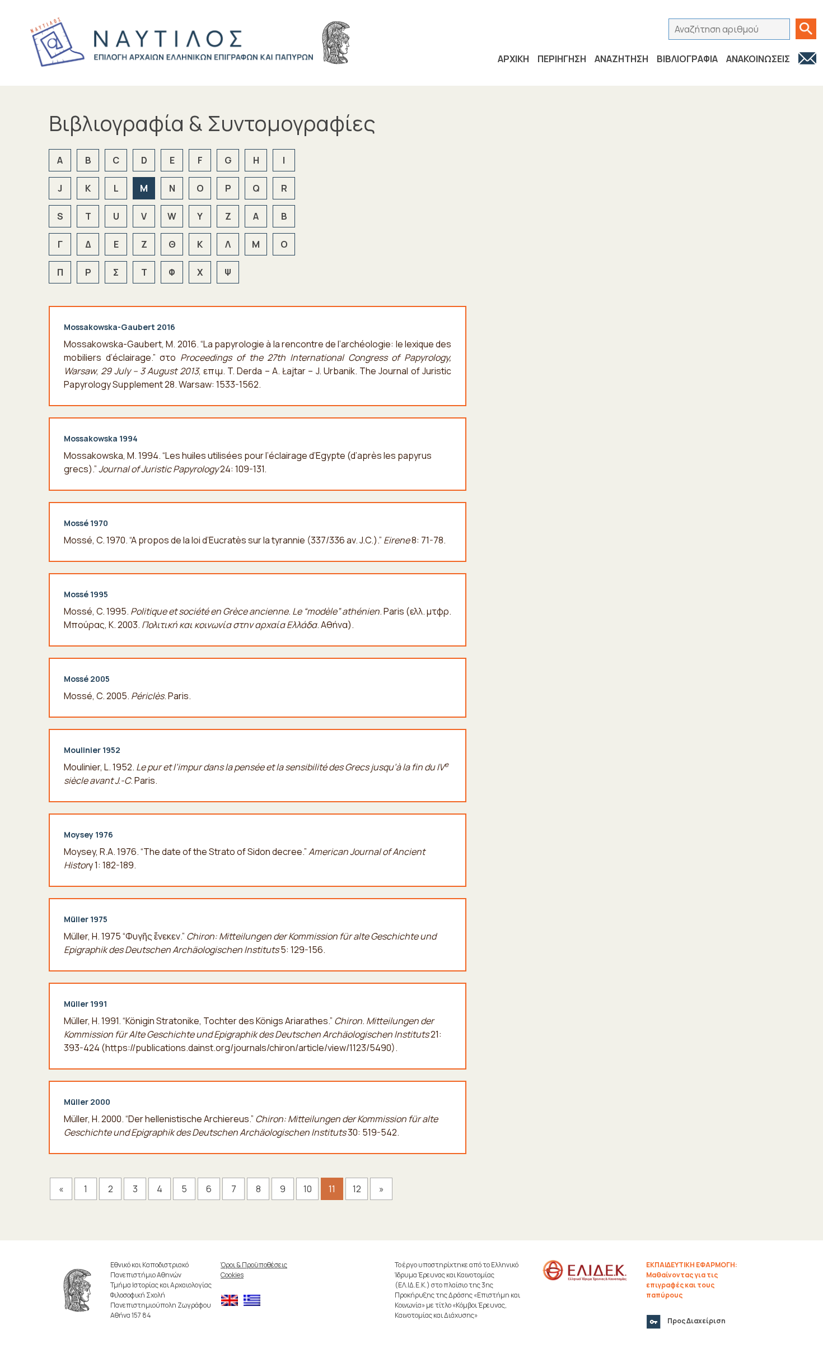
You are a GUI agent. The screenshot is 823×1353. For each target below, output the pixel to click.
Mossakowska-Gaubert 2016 (119, 327)
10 (307, 1189)
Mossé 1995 (86, 594)
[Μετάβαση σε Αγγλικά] (232, 1300)
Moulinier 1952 (92, 750)
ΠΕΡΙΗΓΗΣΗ (561, 59)
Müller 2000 (87, 1101)
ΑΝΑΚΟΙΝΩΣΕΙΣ (758, 59)
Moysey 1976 (88, 834)
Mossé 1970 (86, 523)
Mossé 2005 (87, 678)
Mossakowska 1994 (101, 438)
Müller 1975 (85, 919)
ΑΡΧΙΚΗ (513, 59)
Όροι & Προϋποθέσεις (254, 1265)
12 (357, 1189)
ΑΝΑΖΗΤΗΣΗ (621, 59)
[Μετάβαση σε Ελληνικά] (255, 1300)
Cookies (232, 1275)
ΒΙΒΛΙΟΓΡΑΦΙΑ (687, 59)
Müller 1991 (85, 1003)
